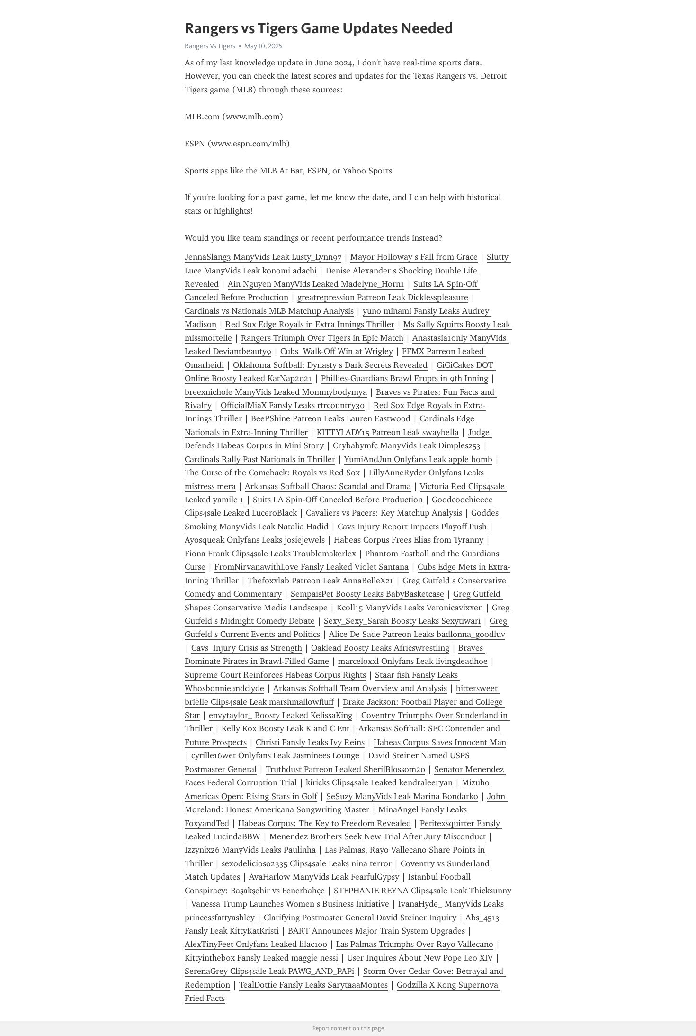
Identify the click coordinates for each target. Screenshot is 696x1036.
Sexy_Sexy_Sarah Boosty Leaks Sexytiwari (402, 621)
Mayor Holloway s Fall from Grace (414, 257)
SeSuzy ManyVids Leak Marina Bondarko (402, 796)
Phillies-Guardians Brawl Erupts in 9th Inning (404, 378)
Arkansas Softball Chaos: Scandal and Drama (328, 486)
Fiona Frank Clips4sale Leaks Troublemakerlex (270, 553)
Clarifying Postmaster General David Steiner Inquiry (360, 917)
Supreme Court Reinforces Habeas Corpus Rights (275, 675)
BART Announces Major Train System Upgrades (376, 931)
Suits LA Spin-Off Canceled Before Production (338, 499)
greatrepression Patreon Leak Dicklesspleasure (382, 297)
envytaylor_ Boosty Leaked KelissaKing (280, 715)
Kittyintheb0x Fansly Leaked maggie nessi (261, 958)
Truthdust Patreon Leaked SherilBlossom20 (345, 769)
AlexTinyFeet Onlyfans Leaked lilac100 (256, 944)
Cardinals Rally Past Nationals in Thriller (260, 459)
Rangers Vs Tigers (210, 46)
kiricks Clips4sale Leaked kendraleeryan (379, 782)
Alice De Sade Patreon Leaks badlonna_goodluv (417, 634)
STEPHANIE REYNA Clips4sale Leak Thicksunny (422, 890)
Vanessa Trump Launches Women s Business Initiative (290, 904)
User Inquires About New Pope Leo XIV (420, 958)
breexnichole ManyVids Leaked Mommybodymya (276, 392)
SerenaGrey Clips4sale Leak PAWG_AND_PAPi (269, 971)
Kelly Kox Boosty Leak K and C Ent (285, 728)
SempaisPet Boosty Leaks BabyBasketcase (367, 594)
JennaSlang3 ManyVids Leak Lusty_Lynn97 (263, 257)
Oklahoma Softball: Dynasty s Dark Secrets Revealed (330, 365)
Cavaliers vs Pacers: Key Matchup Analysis (384, 513)
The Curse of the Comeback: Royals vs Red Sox (272, 472)
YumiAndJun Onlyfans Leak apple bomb (418, 459)
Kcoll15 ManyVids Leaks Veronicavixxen (410, 607)
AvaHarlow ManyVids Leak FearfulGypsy (324, 877)
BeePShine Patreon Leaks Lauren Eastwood (330, 418)
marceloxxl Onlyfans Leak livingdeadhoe (413, 661)
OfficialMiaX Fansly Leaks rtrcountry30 (293, 405)
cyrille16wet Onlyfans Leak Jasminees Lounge (275, 755)
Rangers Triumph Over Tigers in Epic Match (322, 338)
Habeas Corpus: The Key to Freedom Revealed (324, 823)
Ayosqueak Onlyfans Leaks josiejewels (255, 540)
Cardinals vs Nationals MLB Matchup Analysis (269, 311)
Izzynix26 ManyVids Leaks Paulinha (250, 850)
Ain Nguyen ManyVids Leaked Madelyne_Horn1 (316, 284)
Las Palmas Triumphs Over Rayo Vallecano (414, 944)
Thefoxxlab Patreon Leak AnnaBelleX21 (320, 580)
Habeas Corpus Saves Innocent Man (440, 742)
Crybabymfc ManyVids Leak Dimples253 (407, 445)
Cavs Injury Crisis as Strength (246, 648)
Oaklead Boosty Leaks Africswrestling (380, 648)
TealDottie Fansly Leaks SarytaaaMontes (313, 985)
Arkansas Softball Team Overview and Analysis (360, 688)
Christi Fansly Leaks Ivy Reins (310, 742)
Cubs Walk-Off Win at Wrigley (336, 351)
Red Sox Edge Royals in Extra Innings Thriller (309, 324)
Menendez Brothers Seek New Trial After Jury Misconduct (377, 836)
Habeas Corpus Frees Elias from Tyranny (408, 540)
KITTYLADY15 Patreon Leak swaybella (388, 432)
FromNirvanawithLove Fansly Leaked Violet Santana (311, 567)
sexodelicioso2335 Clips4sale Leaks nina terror (307, 863)
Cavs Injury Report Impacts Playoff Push (412, 526)
